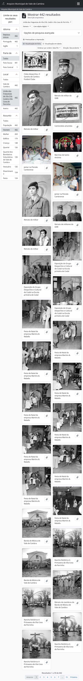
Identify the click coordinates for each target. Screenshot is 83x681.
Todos (5, 58)
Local (5, 74)
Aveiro (10, 109)
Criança (10, 143)
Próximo (73, 677)
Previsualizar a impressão (34, 39)
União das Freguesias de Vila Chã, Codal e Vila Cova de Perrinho (10, 97)
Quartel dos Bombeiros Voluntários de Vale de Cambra (10, 157)
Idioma (6, 29)
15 (67, 677)
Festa (10, 178)
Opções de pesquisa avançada (39, 32)
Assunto (7, 115)
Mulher (10, 134)
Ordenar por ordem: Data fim (48, 48)
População (10, 126)
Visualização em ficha (33, 44)
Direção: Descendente (71, 48)
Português (10, 42)
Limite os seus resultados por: (10, 18)
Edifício (10, 139)
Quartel (10, 148)
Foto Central (10, 67)
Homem (10, 130)
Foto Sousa (10, 63)
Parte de (7, 53)
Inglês (10, 46)
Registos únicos (10, 35)
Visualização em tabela (53, 44)
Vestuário (10, 167)
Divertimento (10, 172)
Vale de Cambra (10, 85)
